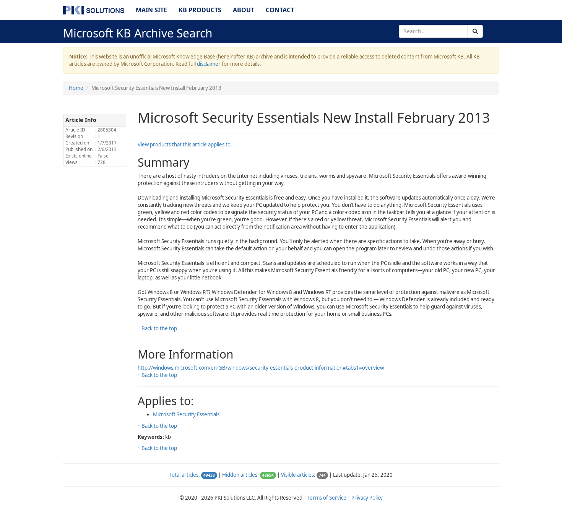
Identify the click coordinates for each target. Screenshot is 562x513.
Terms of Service (326, 497)
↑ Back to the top (157, 328)
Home (76, 87)
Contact (280, 10)
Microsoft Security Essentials (186, 414)
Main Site (151, 10)
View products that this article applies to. (185, 144)
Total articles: (184, 474)
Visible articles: (298, 474)
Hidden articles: (240, 474)
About (243, 10)
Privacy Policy (367, 497)
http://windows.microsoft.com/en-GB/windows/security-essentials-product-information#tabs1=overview (261, 367)
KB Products (200, 10)
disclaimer (209, 63)
